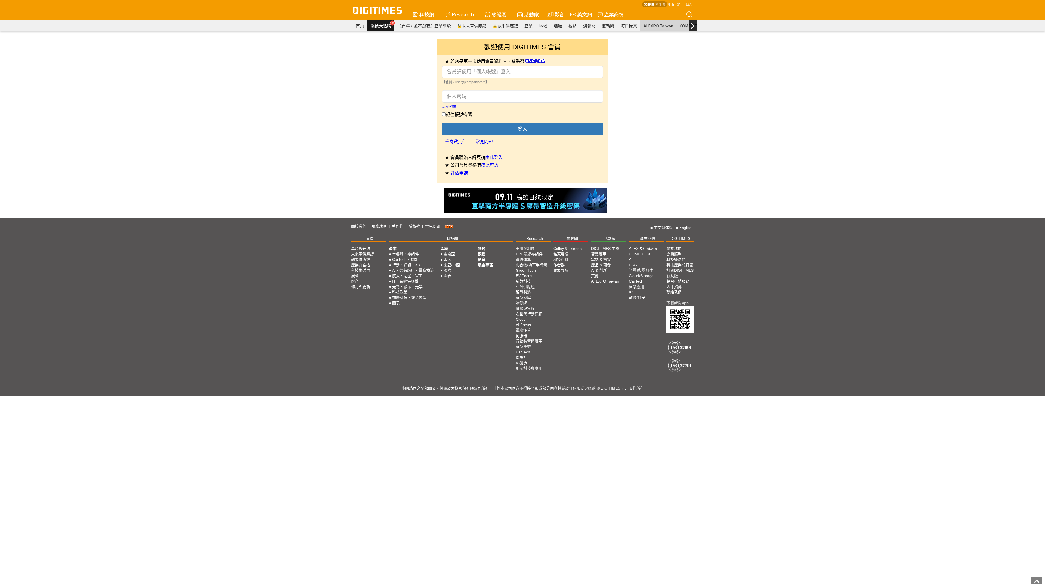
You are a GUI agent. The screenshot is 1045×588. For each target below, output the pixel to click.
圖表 (396, 303)
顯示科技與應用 (529, 368)
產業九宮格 (360, 265)
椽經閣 (499, 14)
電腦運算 (523, 330)
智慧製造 (523, 292)
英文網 (584, 14)
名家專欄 (560, 254)
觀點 (572, 26)
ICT (632, 292)
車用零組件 (525, 248)
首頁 (360, 26)
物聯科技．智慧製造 (409, 297)
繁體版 (649, 4)
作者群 (559, 265)
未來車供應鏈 (474, 26)
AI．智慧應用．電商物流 (413, 270)
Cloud (521, 319)
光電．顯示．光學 (407, 286)
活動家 (531, 14)
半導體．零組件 (405, 254)
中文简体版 (663, 227)
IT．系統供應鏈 (405, 281)
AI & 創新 (599, 270)
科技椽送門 (360, 270)
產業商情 (614, 14)
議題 (558, 26)
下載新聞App (677, 303)
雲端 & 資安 (601, 259)
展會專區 (485, 265)
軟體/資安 (637, 297)
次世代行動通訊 (529, 314)
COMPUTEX (639, 254)
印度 (447, 259)
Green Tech (526, 270)
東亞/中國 (452, 265)
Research (463, 14)
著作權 (397, 226)
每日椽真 (629, 26)
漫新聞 (589, 26)
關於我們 (358, 226)
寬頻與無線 (525, 308)
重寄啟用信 (456, 141)
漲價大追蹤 (382, 25)
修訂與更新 (360, 286)
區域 (543, 26)
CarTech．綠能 (405, 259)
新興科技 (523, 281)
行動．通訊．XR (406, 265)
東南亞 (449, 254)
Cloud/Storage (641, 276)
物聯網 (521, 303)
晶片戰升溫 (360, 248)
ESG (633, 265)
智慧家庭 (523, 297)
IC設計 (521, 357)
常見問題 (484, 141)
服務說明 (379, 226)
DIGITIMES (680, 238)
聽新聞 (608, 26)
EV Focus (524, 276)
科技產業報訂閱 (679, 265)
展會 (355, 276)
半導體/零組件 (641, 270)
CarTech (523, 352)
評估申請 (673, 4)
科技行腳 (560, 259)
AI (630, 259)
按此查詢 (489, 165)
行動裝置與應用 (529, 341)
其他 (595, 276)
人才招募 (674, 286)
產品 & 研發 (601, 265)
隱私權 (414, 226)
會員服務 (674, 254)
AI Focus (523, 325)
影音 (557, 14)
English (685, 227)
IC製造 (521, 363)
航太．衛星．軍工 (407, 276)
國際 (447, 270)
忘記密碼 (449, 107)
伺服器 (521, 335)
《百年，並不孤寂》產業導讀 (424, 26)
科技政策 (399, 292)
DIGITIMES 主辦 (605, 248)
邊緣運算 (523, 259)
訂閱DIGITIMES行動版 (680, 273)
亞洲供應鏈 (525, 286)
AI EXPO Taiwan (658, 26)
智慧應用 (598, 254)
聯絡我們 (674, 292)
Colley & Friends (567, 248)
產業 (528, 26)
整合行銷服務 (677, 281)
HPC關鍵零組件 (529, 254)
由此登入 (494, 157)
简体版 (660, 4)
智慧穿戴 (523, 346)
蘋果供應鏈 (507, 26)
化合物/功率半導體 (531, 265)
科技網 (426, 14)
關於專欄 (560, 270)
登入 (689, 4)
